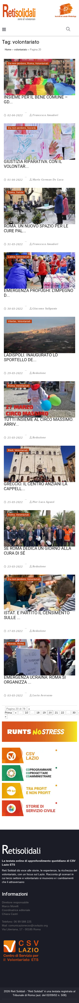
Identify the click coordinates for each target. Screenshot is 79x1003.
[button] (69, 29)
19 (44, 712)
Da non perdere (17, 63)
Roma (30, 63)
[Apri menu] (4, 30)
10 (26, 712)
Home (8, 49)
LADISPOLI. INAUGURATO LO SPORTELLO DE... (31, 357)
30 (74, 712)
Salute (19, 192)
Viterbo (12, 321)
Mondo (12, 643)
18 (38, 712)
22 (62, 712)
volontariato (20, 49)
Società (31, 128)
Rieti (10, 450)
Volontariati (41, 63)
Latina (11, 257)
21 (56, 712)
